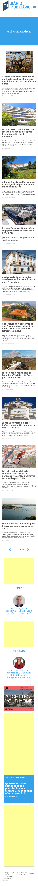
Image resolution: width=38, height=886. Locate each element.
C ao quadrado (7, 879)
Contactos (31, 873)
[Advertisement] (19, 571)
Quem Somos (18, 873)
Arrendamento (15, 777)
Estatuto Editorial (24, 873)
